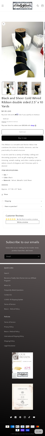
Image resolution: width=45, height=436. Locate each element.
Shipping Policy (9, 341)
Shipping (4, 121)
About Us (7, 285)
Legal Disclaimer (9, 346)
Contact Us (8, 295)
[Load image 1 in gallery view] (8, 88)
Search (6, 273)
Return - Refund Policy (12, 309)
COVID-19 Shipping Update (13, 299)
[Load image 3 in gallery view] (36, 88)
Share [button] (6, 194)
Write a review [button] (22, 222)
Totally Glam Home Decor (19, 433)
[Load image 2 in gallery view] (22, 88)
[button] (2, 5)
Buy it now (22, 138)
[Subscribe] (38, 256)
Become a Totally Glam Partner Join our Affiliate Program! (20, 279)
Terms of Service (9, 304)
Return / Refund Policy (11, 331)
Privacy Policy (9, 327)
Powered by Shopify (30, 433)
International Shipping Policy (14, 336)
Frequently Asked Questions (13, 290)
